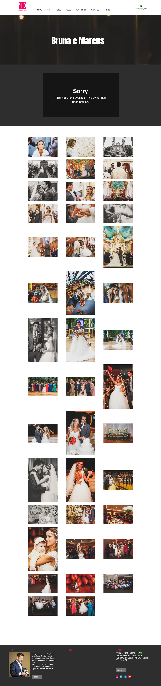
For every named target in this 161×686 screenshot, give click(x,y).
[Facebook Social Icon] (125, 677)
